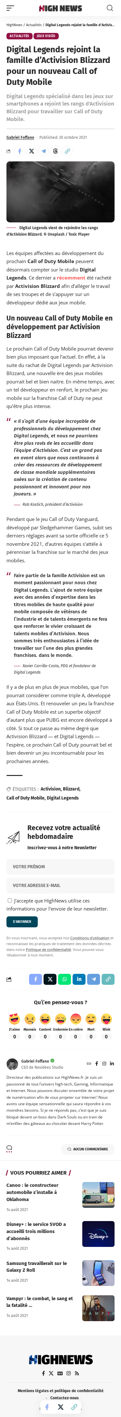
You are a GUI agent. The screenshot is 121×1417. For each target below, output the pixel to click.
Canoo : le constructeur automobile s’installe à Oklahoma (32, 1192)
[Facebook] (97, 1064)
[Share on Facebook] (19, 151)
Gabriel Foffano (20, 137)
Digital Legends (63, 798)
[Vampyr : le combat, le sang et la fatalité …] (98, 1308)
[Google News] (60, 1373)
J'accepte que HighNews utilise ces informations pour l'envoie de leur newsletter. (57, 904)
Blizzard (71, 789)
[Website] (89, 1064)
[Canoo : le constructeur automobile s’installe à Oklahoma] (98, 1195)
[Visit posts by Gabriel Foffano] (12, 1064)
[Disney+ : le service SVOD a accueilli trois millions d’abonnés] (98, 1234)
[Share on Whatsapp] (64, 979)
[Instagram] (104, 1064)
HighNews (14, 25)
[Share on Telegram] (43, 151)
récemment (71, 277)
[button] (11, 8)
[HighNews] (60, 8)
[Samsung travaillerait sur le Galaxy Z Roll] (98, 1273)
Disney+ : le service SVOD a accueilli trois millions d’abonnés (36, 1231)
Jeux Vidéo (46, 36)
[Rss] (77, 1373)
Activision (51, 789)
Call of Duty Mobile (25, 798)
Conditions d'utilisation (89, 938)
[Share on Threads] (55, 151)
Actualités (34, 25)
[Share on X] (31, 151)
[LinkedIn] (112, 1064)
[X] (51, 1373)
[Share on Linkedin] (79, 979)
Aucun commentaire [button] (90, 1149)
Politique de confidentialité (48, 949)
